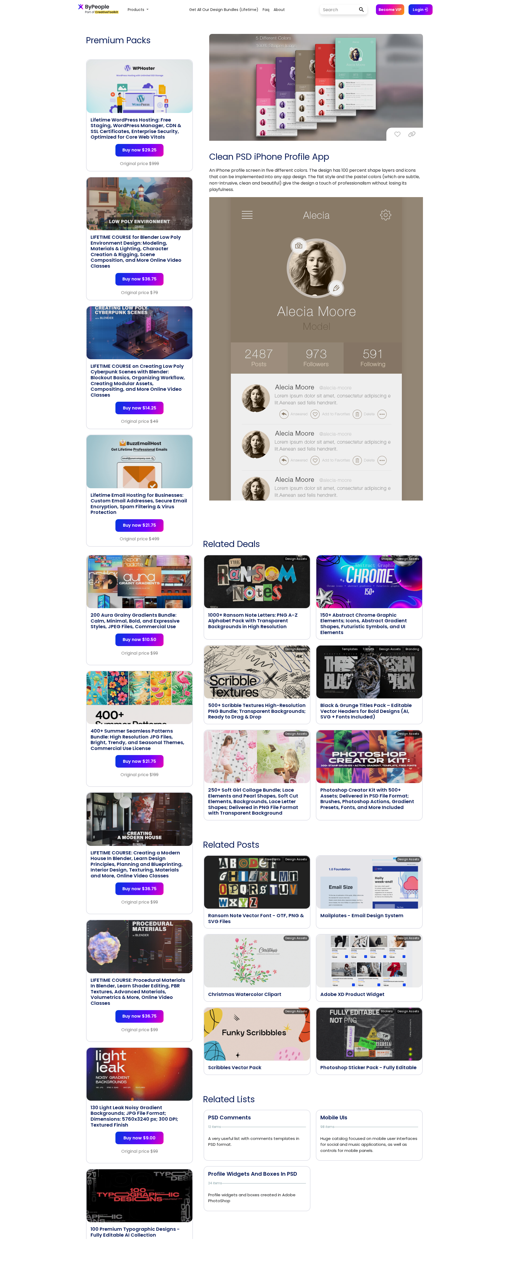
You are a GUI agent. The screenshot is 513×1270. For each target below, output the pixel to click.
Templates (350, 649)
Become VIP (390, 9)
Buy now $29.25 (139, 150)
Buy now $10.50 (139, 639)
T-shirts (368, 649)
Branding (412, 649)
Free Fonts (273, 859)
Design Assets (296, 559)
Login (418, 9)
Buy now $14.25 (139, 408)
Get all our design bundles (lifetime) (223, 9)
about (279, 9)
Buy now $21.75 (139, 525)
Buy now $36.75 (139, 279)
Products (136, 9)
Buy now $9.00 (139, 1138)
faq (266, 9)
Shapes (387, 559)
